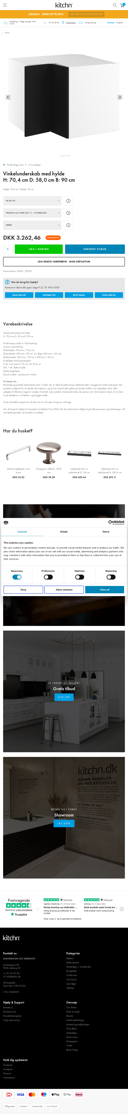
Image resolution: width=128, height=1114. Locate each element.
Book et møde (73, 1011)
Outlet (69, 1045)
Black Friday (72, 1050)
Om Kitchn (71, 1007)
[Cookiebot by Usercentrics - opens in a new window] (110, 522)
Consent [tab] (22, 531)
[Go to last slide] (8, 97)
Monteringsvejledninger (77, 1024)
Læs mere (64, 823)
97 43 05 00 (54, 22)
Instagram (8, 1069)
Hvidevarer (71, 975)
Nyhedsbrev (9, 1077)
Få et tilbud (79, 295)
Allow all (104, 589)
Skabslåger (71, 1033)
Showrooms (72, 1037)
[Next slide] (119, 97)
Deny (23, 589)
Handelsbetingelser (12, 1016)
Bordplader (71, 971)
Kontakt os (49, 295)
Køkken (70, 958)
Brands (69, 1016)
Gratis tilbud (64, 689)
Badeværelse (72, 962)
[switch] (48, 577)
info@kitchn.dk (13, 976)
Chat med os (109, 295)
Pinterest (7, 1073)
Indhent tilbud (94, 249)
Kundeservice (9, 1011)
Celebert (23, 1106)
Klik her (64, 697)
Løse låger (71, 984)
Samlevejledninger (75, 1020)
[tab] (58, 156)
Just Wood (71, 979)
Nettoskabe (37, 1106)
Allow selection (64, 589)
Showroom (64, 815)
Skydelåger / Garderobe (78, 967)
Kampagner (72, 1041)
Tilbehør (70, 988)
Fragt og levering (11, 1020)
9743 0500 (53, 287)
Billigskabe (10, 1106)
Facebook (7, 1065)
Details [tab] (64, 531)
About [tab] (105, 531)
